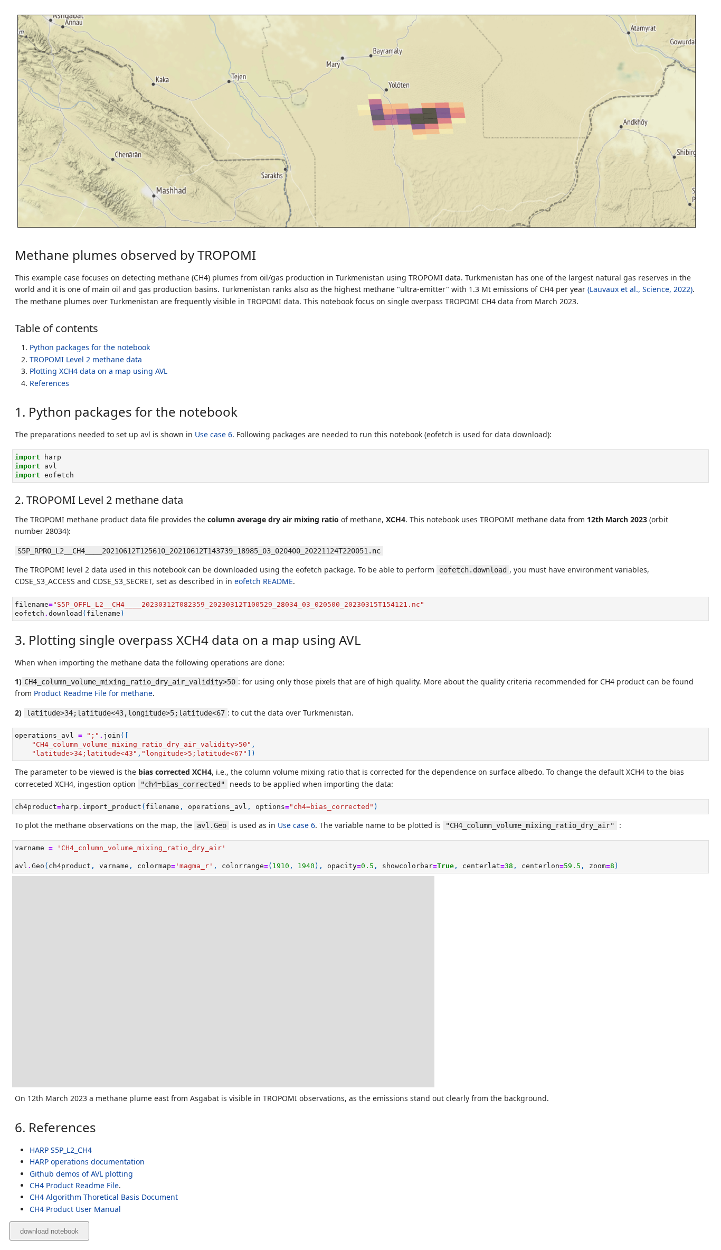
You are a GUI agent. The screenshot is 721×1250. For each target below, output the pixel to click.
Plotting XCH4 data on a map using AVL (98, 371)
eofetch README (263, 581)
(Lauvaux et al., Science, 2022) (639, 289)
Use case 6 (213, 434)
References (49, 383)
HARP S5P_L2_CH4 (61, 1150)
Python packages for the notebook (90, 347)
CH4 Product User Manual (75, 1209)
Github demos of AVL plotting (81, 1174)
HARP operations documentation (87, 1162)
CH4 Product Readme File (74, 1185)
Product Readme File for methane (93, 693)
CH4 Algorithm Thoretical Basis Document (104, 1197)
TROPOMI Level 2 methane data (86, 359)
